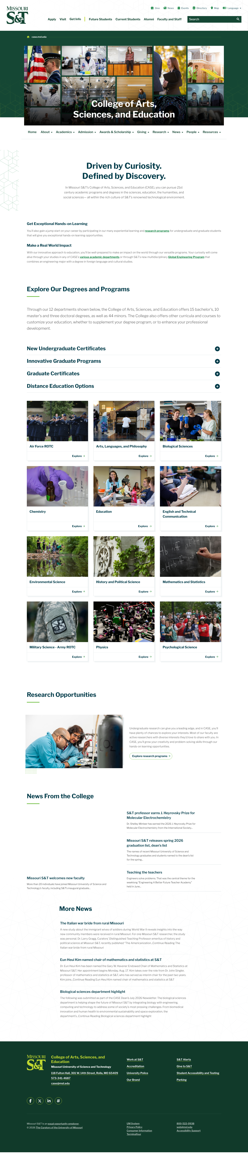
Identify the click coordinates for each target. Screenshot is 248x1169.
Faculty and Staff (169, 19)
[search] (238, 19)
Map (216, 8)
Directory (202, 8)
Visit (63, 19)
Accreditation (135, 1066)
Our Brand (133, 1079)
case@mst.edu (60, 1083)
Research (159, 132)
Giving (141, 132)
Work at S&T (135, 1059)
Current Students (128, 19)
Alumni (149, 19)
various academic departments (99, 257)
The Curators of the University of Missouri (59, 1127)
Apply (52, 19)
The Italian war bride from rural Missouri (92, 923)
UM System (133, 1123)
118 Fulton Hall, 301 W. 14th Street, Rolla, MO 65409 (84, 1073)
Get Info (75, 19)
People (192, 132)
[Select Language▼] (232, 8)
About (45, 132)
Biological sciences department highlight (92, 992)
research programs (157, 230)
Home (32, 132)
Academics (64, 132)
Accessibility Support (189, 1130)
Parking (182, 1079)
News (171, 8)
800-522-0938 (185, 1123)
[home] (17, 15)
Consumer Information (139, 1130)
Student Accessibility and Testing (198, 1073)
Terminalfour (134, 1134)
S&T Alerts (184, 1059)
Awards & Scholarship (115, 132)
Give (157, 8)
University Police (137, 1073)
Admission (85, 132)
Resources (210, 132)
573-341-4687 (61, 1078)
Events (185, 8)
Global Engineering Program (186, 257)
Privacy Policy (134, 1127)
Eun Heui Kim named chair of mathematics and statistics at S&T (111, 960)
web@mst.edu (184, 1127)
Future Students (100, 19)
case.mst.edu (39, 37)
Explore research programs (149, 756)
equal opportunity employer (63, 1123)
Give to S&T (184, 1066)
